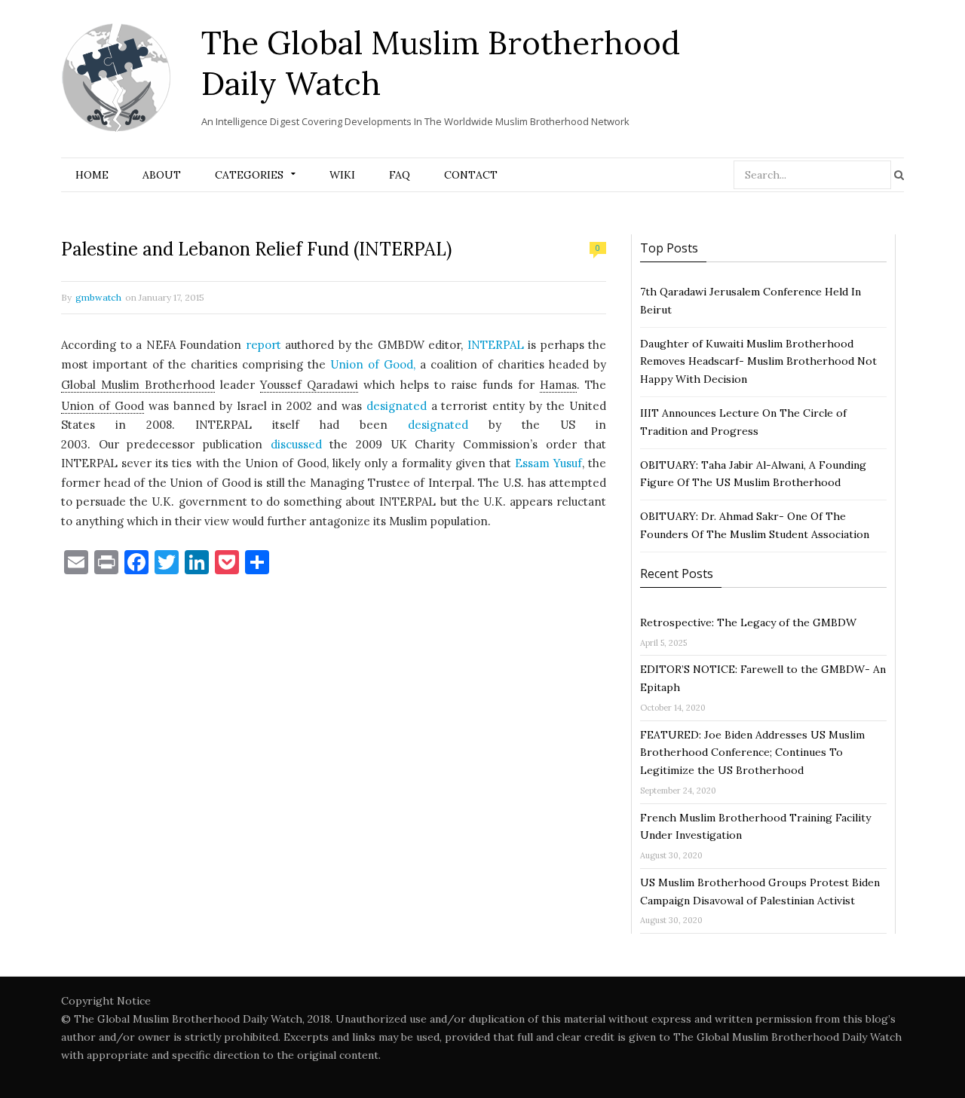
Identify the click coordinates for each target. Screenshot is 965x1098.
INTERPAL (495, 345)
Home (92, 175)
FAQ (399, 175)
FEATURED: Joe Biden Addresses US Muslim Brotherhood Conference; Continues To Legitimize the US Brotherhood (752, 753)
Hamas (558, 385)
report (263, 345)
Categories (249, 175)
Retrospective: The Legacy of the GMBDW (748, 622)
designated (396, 406)
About (161, 175)
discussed (296, 444)
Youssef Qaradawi (309, 385)
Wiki (342, 175)
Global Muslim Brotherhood (138, 385)
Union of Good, (372, 364)
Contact (471, 175)
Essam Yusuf (548, 463)
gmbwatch (98, 297)
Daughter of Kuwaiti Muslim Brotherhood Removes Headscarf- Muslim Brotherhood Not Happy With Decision (758, 362)
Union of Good (102, 406)
